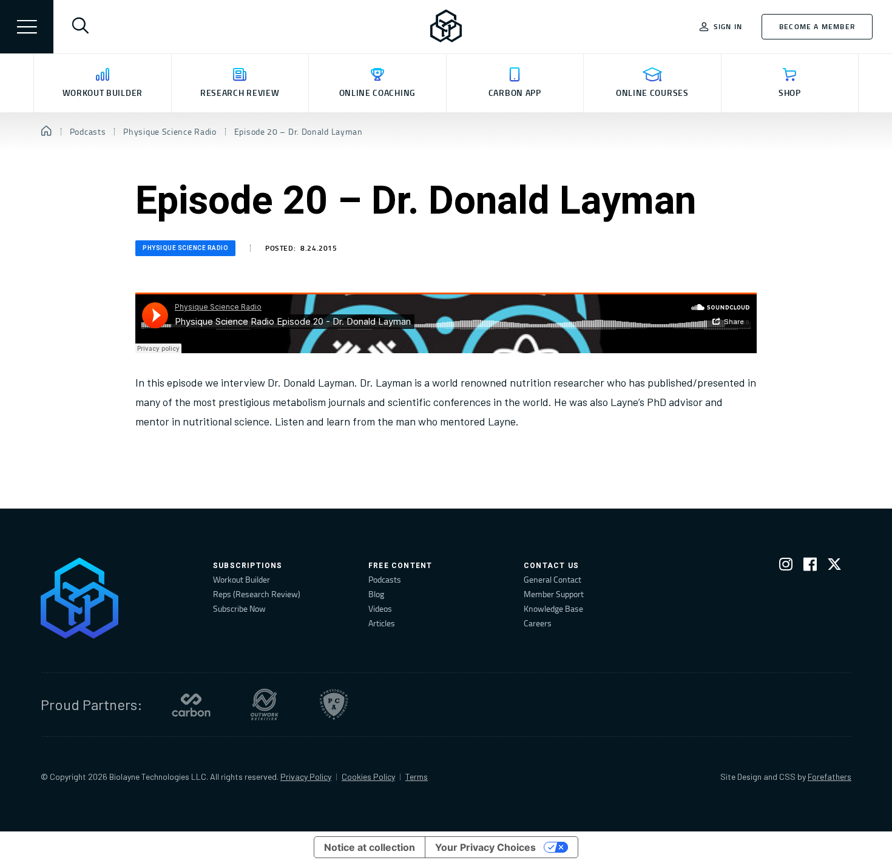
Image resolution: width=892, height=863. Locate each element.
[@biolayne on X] (834, 566)
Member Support (554, 594)
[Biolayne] (446, 27)
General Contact (552, 579)
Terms (416, 776)
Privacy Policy (305, 776)
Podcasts (384, 579)
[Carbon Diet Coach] (191, 705)
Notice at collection (369, 847)
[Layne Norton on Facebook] (810, 566)
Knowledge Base (553, 608)
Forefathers (829, 776)
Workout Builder (241, 579)
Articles (381, 623)
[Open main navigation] (26, 26)
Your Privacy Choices (485, 847)
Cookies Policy (368, 776)
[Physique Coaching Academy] (334, 705)
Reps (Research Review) (256, 594)
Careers (538, 623)
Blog (376, 594)
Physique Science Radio (185, 248)
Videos (380, 608)
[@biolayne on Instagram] (786, 566)
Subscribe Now (239, 608)
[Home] (46, 131)
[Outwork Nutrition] (264, 705)
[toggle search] (80, 26)
